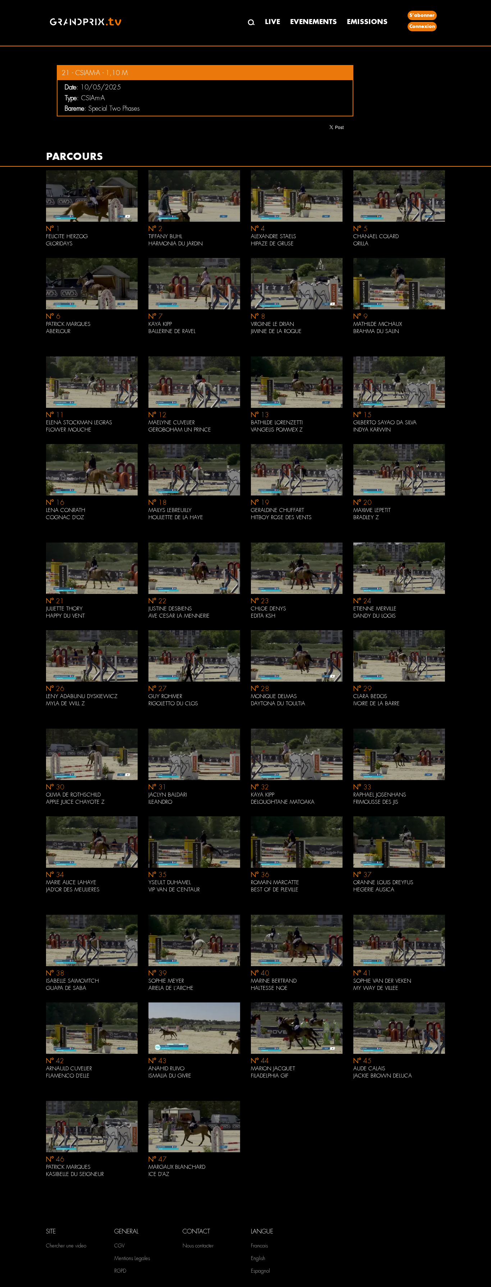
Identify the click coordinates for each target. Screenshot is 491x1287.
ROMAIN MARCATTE (275, 882)
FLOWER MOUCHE (68, 429)
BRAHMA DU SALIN (376, 331)
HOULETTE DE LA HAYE (175, 517)
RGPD (120, 1271)
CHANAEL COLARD (376, 236)
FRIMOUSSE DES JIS (375, 802)
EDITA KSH (263, 615)
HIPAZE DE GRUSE (272, 243)
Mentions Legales (132, 1258)
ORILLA (360, 243)
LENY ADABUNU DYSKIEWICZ (82, 696)
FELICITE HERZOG (67, 236)
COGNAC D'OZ (65, 517)
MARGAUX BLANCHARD (176, 1167)
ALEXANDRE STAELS (273, 236)
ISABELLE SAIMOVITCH (72, 980)
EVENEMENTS (313, 21)
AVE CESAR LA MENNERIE (179, 615)
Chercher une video (66, 1245)
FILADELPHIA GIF (270, 1075)
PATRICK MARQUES (68, 324)
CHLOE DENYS (268, 608)
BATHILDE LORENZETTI (277, 422)
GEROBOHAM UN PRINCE (179, 429)
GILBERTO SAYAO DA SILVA (385, 422)
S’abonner (422, 15)
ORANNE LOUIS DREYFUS (383, 882)
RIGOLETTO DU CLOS (173, 703)
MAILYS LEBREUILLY (170, 510)
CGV (119, 1245)
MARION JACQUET (273, 1068)
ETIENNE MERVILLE (374, 608)
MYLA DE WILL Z (65, 703)
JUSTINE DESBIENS (170, 608)
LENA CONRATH (65, 510)
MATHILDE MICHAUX (377, 324)
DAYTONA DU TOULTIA (278, 703)
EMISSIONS (367, 21)
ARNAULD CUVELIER (69, 1068)
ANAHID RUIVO (166, 1068)
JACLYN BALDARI (167, 794)
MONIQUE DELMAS (274, 696)
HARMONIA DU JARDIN (175, 243)
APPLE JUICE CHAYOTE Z (75, 802)
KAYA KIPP (160, 324)
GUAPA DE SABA (66, 988)
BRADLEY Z (366, 517)
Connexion (422, 26)
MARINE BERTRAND (274, 980)
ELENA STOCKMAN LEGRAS (79, 422)
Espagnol (260, 1271)
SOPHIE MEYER (166, 980)
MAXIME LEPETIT (372, 510)
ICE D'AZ (158, 1174)
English (258, 1258)
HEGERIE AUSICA (373, 889)
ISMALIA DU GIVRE (169, 1075)
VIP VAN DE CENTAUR (174, 889)
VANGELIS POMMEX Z (277, 429)
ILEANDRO (160, 802)
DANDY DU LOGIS (374, 615)
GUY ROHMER (165, 696)
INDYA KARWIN (372, 429)
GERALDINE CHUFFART (277, 510)
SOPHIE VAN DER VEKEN (382, 980)
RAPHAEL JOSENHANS (379, 794)
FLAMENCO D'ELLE (68, 1075)
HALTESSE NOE (269, 988)
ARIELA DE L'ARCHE (170, 988)
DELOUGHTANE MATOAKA (283, 802)
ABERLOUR (58, 331)
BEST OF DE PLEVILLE (274, 889)
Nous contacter (198, 1245)
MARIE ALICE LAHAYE (71, 882)
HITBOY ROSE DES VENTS (281, 517)
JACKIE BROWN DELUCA (382, 1075)
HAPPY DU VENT (65, 615)
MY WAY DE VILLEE (375, 988)
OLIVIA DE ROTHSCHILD (73, 794)
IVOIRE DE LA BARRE (376, 703)
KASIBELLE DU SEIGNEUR (75, 1174)
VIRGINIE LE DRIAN (272, 324)
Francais (259, 1245)
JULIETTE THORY (64, 608)
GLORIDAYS (59, 243)
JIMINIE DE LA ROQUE (276, 331)
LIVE (272, 21)
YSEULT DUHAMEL (169, 882)
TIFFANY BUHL (165, 236)
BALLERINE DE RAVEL (172, 331)
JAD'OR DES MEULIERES (73, 889)
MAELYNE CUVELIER (171, 422)
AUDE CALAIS (369, 1068)
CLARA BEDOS (370, 696)
